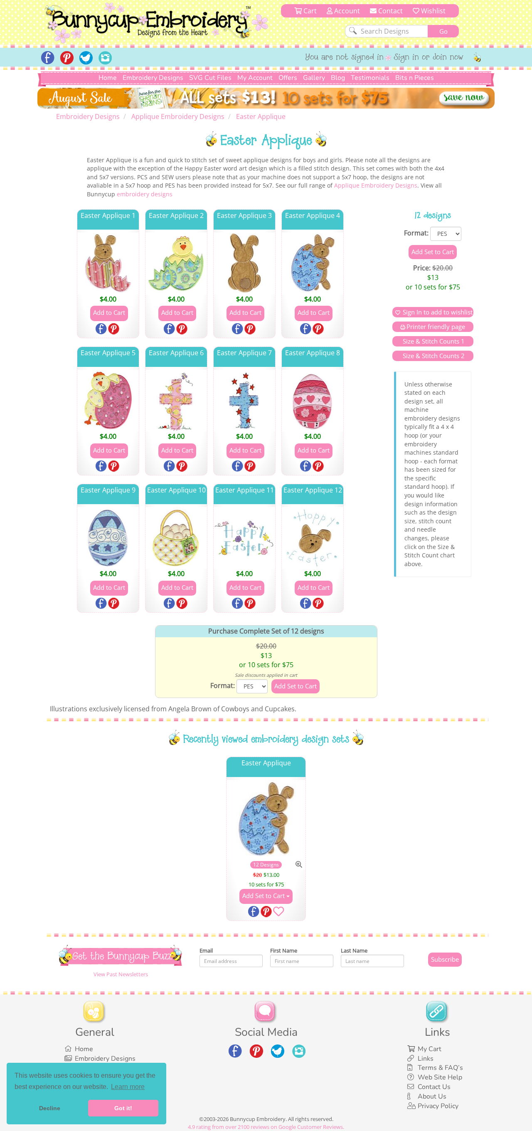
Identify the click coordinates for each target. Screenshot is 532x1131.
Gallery (314, 77)
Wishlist (432, 10)
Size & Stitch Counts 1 (433, 341)
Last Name (354, 950)
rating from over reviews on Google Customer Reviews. (266, 1127)
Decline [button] (49, 1108)
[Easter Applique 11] (244, 538)
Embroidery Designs (153, 77)
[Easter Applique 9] (108, 538)
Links (425, 1058)
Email (206, 950)
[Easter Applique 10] (176, 538)
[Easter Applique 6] (176, 400)
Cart (309, 10)
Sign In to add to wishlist (438, 312)
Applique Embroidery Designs (375, 185)
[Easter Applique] (266, 819)
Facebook (102, 329)
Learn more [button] (128, 1086)
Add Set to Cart (264, 895)
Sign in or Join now (428, 57)
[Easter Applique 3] (244, 263)
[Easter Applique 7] (244, 400)
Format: (416, 233)
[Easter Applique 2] (176, 263)
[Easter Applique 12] (312, 538)
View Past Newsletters (121, 974)
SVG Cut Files (210, 77)
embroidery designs (144, 194)
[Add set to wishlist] (278, 913)
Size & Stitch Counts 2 (433, 355)
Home (108, 77)
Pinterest (114, 329)
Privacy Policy (438, 1106)
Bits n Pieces (414, 77)
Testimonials (370, 77)
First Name (283, 950)
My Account (255, 77)
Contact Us (434, 1086)
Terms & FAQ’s (440, 1067)
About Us (432, 1096)
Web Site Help (440, 1077)
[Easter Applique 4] (312, 263)
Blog (338, 77)
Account (346, 10)
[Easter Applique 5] (108, 400)
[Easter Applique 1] (108, 263)
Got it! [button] (123, 1108)
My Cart (429, 1049)
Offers (287, 77)
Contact (390, 10)
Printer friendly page (435, 326)
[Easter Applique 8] (312, 400)
